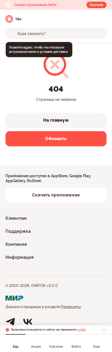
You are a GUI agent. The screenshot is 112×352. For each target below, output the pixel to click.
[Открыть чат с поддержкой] (102, 19)
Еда (15, 346)
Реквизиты (71, 307)
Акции (36, 346)
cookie (81, 329)
